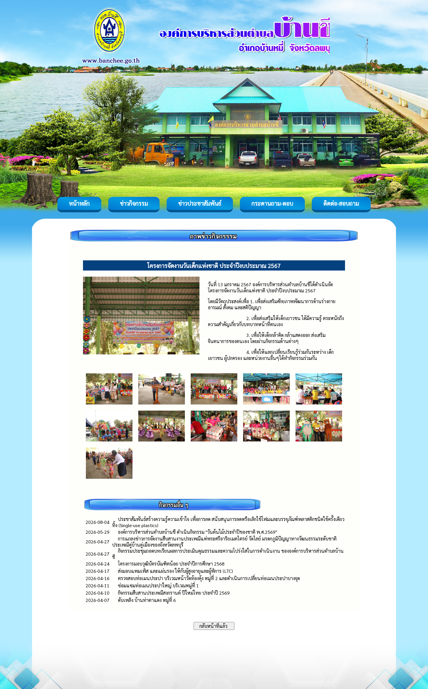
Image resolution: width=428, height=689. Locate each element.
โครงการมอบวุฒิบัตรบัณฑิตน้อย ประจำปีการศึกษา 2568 (171, 564)
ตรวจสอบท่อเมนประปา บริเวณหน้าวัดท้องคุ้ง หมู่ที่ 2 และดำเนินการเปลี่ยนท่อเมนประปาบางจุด (209, 578)
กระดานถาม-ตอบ (272, 203)
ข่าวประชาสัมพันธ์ (199, 203)
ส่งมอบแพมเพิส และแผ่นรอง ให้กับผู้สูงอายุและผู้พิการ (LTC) (175, 571)
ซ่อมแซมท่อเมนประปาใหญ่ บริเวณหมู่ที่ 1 (158, 585)
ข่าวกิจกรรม (134, 203)
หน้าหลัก (79, 203)
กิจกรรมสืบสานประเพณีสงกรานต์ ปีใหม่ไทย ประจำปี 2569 (174, 593)
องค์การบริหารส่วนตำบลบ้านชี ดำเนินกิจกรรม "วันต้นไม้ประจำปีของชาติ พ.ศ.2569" (197, 532)
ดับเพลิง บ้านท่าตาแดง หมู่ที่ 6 (147, 600)
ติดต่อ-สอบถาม (341, 203)
